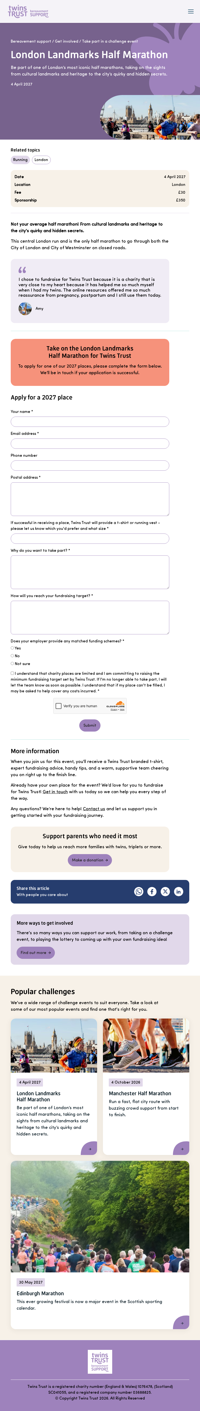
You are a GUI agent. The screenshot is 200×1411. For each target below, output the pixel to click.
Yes (17, 648)
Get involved (66, 41)
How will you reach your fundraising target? (52, 596)
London (41, 160)
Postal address (26, 477)
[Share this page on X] (165, 891)
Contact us (94, 808)
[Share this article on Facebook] (152, 891)
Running (20, 160)
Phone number (24, 455)
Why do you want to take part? (40, 550)
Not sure (22, 664)
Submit (89, 725)
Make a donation (87, 860)
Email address (25, 433)
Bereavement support (31, 41)
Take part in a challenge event (110, 41)
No (17, 656)
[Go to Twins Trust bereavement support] (100, 1362)
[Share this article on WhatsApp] (138, 891)
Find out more (33, 953)
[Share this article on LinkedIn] (178, 891)
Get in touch (55, 791)
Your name (22, 412)
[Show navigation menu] (191, 11)
